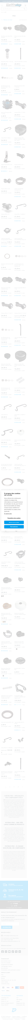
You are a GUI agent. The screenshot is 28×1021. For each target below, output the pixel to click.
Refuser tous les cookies (14, 522)
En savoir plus (8, 513)
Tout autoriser (14, 526)
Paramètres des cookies (14, 518)
